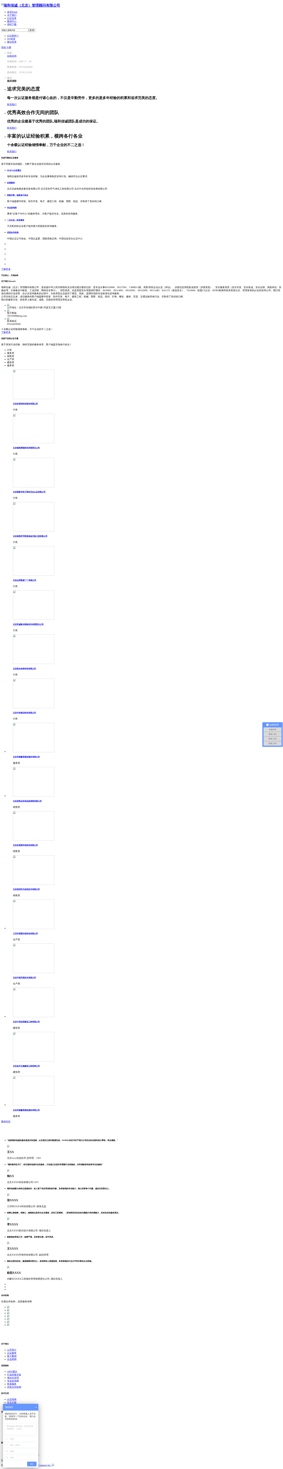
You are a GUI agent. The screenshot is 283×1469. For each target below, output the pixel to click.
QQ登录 (11, 39)
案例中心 (12, 21)
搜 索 (32, 30)
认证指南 (12, 1399)
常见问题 (12, 1402)
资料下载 (12, 24)
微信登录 (12, 42)
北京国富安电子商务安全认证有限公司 (29, 492)
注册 (8, 47)
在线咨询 (12, 56)
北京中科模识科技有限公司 (24, 713)
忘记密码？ (13, 36)
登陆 (3, 47)
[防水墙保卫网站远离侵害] (53, 1465)
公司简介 (12, 1350)
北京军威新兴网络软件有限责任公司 (28, 624)
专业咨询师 (12, 208)
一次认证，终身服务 (15, 220)
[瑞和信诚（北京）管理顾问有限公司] (30, 5)
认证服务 (12, 1353)
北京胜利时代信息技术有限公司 (26, 889)
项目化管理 (13, 1378)
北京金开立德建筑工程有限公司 (26, 1066)
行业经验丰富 (14, 1374)
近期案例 (11, 183)
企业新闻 (12, 1359)
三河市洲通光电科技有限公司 (25, 933)
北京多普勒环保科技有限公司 (25, 845)
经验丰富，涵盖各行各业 (17, 195)
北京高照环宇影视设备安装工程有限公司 (30, 536)
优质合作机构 (13, 232)
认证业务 (12, 18)
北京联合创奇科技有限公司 (24, 668)
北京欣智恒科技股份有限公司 (25, 404)
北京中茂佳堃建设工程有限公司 (26, 1022)
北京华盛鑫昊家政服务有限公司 (26, 757)
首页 (12, 12)
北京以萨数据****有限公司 (24, 580)
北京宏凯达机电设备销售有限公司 (27, 801)
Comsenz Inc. (44, 1465)
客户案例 (12, 1356)
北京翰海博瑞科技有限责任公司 (26, 448)
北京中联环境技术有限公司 (24, 977)
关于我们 (12, 15)
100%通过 (12, 1371)
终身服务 (12, 1384)
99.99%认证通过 (14, 170)
